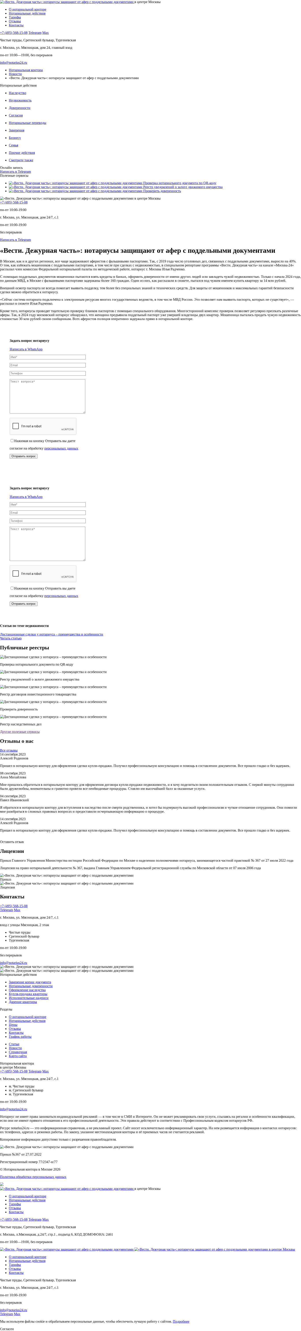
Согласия (16, 115)
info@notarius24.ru (13, 62)
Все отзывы (9, 750)
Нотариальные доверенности (31, 986)
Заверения (16, 130)
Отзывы (15, 21)
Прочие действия (22, 153)
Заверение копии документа (30, 982)
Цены (13, 1025)
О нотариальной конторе (27, 9)
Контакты (16, 25)
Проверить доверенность (161, 191)
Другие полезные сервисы (20, 732)
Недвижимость (20, 100)
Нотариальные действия (27, 13)
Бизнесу (15, 138)
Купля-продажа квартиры (28, 994)
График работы (20, 1036)
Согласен (7, 1329)
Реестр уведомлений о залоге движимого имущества (182, 187)
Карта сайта (18, 1056)
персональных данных (61, 448)
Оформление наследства (27, 990)
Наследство (17, 93)
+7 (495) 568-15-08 (14, 33)
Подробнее (181, 1321)
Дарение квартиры (23, 1002)
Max (45, 33)
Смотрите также (21, 160)
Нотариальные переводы (27, 123)
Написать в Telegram (15, 171)
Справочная (18, 1052)
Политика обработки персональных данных (33, 1177)
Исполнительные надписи (28, 998)
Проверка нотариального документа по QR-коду (179, 183)
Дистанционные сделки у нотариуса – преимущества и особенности (51, 634)
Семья (13, 145)
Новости (15, 1048)
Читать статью (11, 638)
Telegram (34, 33)
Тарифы (15, 17)
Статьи (14, 1044)
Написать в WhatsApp (26, 349)
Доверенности (19, 108)
